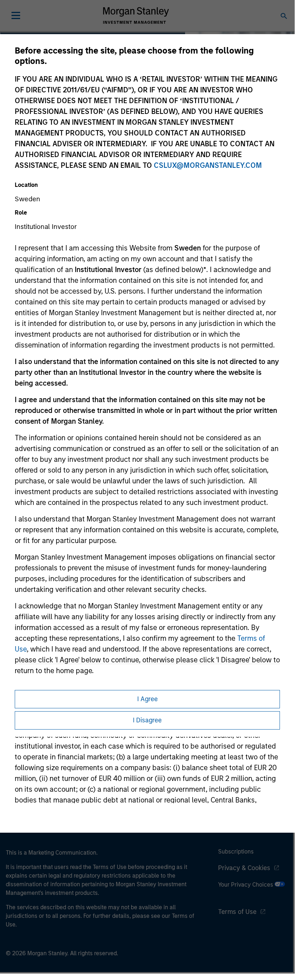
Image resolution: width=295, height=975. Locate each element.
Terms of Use (237, 912)
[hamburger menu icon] (15, 15)
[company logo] (136, 15)
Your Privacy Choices (246, 884)
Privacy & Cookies (244, 868)
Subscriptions (236, 851)
